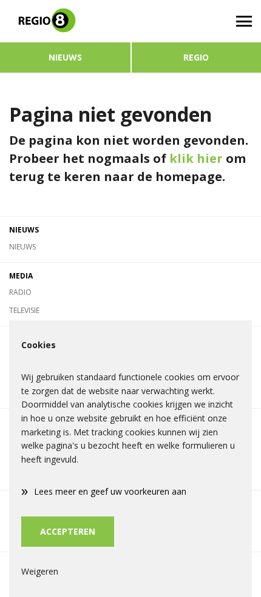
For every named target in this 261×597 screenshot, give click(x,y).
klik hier (196, 158)
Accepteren (67, 531)
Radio (20, 292)
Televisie (24, 310)
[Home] (65, 21)
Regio (196, 57)
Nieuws (65, 57)
